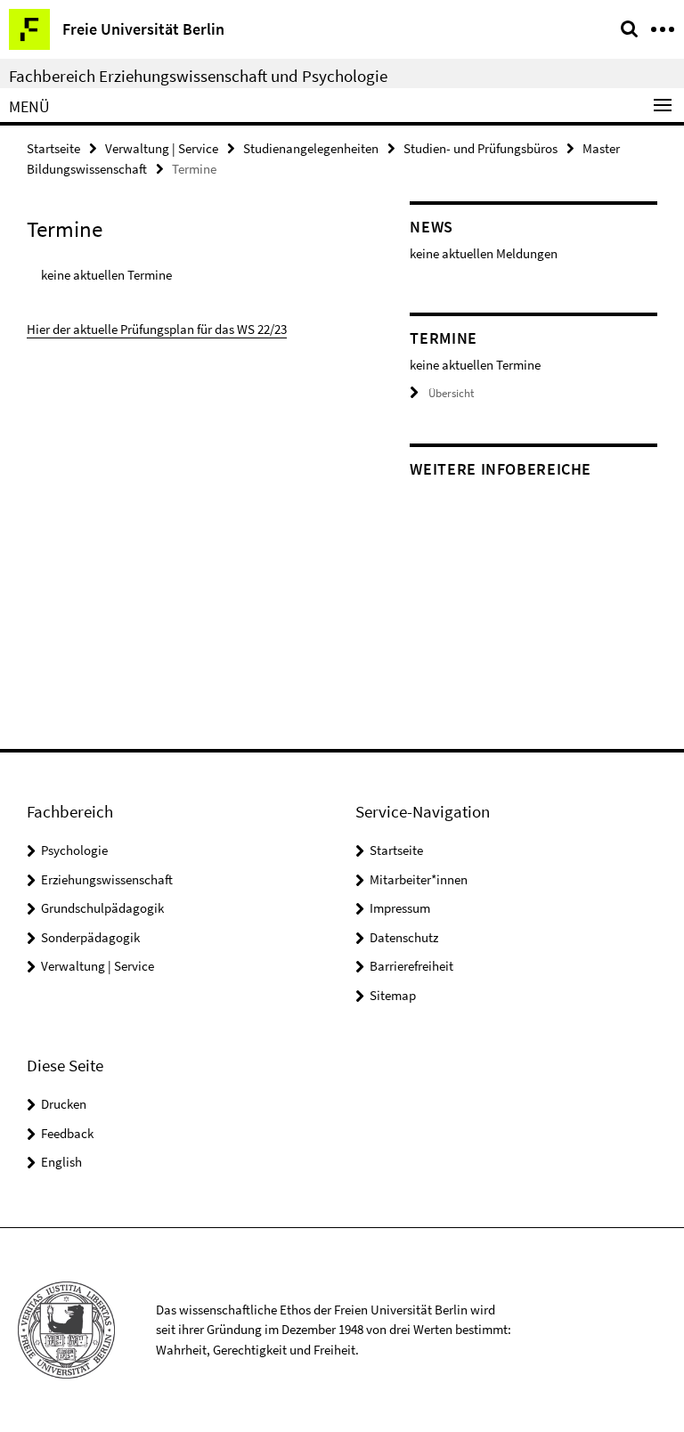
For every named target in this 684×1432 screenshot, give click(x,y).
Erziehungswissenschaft (107, 879)
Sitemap (393, 995)
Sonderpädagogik (90, 937)
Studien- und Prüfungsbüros (480, 148)
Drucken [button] (63, 1103)
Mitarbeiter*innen (419, 879)
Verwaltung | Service (161, 148)
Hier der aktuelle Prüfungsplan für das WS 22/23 (157, 329)
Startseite (53, 148)
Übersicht (451, 393)
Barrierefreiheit (411, 965)
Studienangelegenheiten (311, 148)
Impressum (400, 907)
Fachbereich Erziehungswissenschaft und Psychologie (198, 75)
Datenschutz (404, 937)
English (61, 1161)
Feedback (67, 1133)
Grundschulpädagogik (102, 907)
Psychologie (74, 850)
